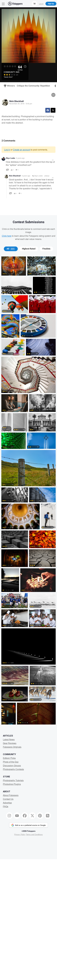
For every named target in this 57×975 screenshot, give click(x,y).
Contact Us (8, 798)
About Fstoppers (10, 795)
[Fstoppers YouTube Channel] (17, 815)
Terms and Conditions (34, 834)
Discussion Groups (12, 765)
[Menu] (3, 3)
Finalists (46, 248)
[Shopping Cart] (34, 3)
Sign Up (51, 3)
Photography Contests (13, 769)
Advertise (7, 802)
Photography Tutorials (13, 780)
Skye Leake (10, 158)
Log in (7, 149)
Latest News (9, 739)
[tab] (11, 249)
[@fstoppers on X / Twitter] (32, 815)
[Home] (15, 4)
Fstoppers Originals (12, 746)
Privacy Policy (19, 834)
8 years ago (20, 158)
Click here (6, 235)
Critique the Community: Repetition (33, 85)
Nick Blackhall (16, 101)
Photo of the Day (11, 761)
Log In (41, 3)
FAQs (5, 806)
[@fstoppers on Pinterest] (40, 815)
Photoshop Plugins (12, 784)
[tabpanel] (28, 491)
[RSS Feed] (47, 815)
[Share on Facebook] (47, 110)
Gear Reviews (9, 743)
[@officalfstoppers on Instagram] (9, 815)
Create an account (21, 149)
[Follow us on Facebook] (24, 815)
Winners (9, 85)
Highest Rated (28, 248)
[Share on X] (53, 110)
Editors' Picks (9, 758)
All (10, 248)
